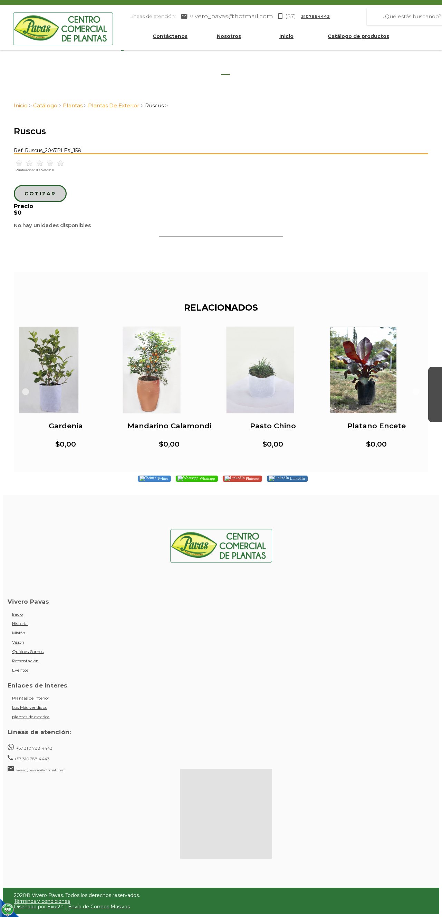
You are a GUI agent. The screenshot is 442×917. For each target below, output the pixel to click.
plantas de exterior (31, 716)
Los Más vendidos (29, 707)
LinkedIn (297, 478)
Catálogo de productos (358, 36)
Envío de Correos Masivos (99, 907)
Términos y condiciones (42, 901)
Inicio (286, 36)
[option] (65, 391)
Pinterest (252, 478)
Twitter (162, 478)
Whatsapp (207, 478)
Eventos (20, 670)
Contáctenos (170, 36)
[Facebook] (435, 374)
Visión (18, 642)
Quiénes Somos (28, 651)
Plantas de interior (31, 698)
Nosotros (229, 36)
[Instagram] (435, 387)
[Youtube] (435, 401)
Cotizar (40, 194)
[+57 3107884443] (435, 415)
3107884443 (315, 16)
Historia (20, 623)
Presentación (25, 660)
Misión (18, 632)
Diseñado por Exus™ (39, 907)
